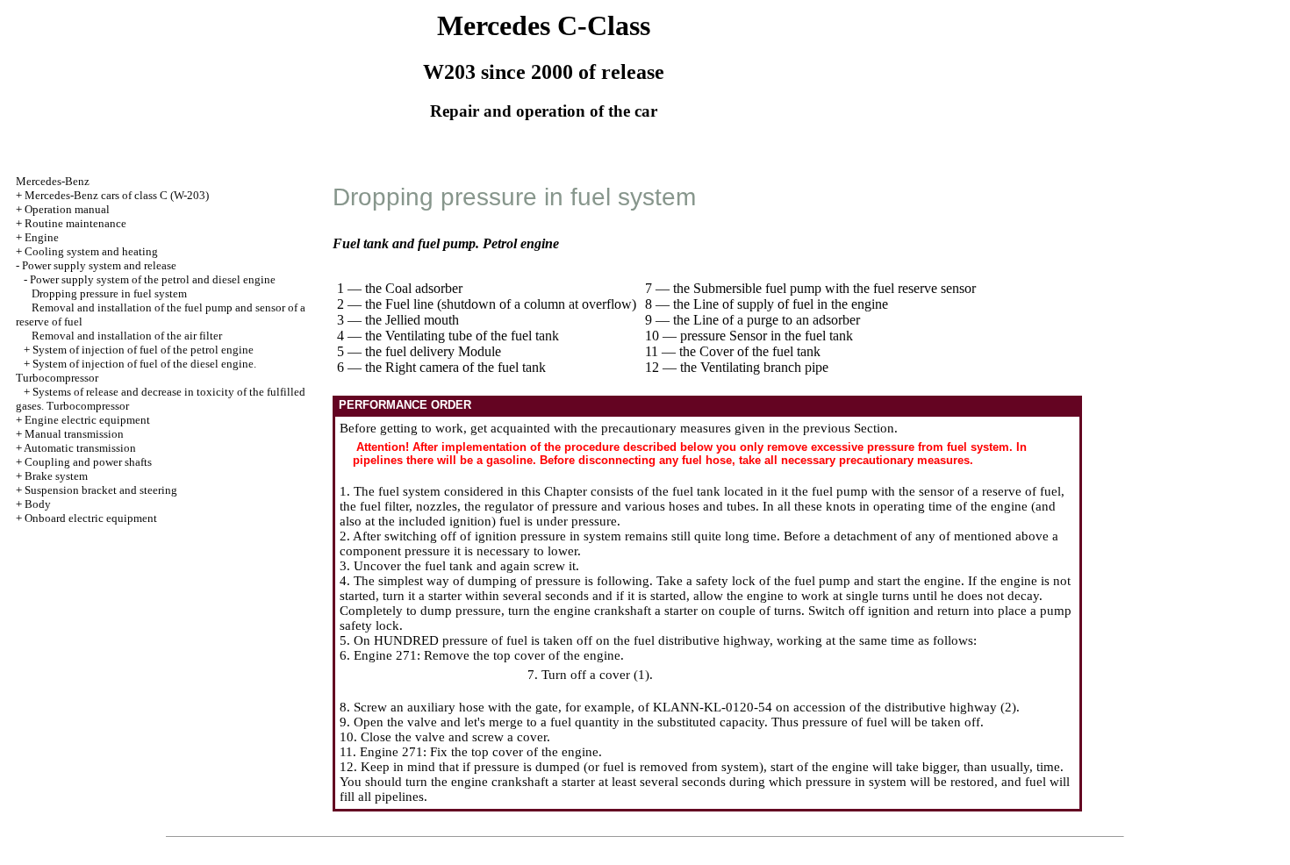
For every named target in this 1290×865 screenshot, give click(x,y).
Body (38, 504)
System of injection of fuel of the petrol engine (143, 349)
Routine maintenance (75, 223)
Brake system (56, 476)
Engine (42, 237)
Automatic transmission (80, 447)
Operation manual (67, 209)
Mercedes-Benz (53, 181)
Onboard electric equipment (91, 518)
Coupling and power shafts (88, 461)
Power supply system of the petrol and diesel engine (153, 279)
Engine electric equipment (87, 419)
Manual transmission (74, 433)
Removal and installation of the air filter (127, 335)
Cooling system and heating (91, 251)
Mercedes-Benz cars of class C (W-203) (117, 195)
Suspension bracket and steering (101, 490)
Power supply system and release (99, 265)
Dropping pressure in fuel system (109, 293)
